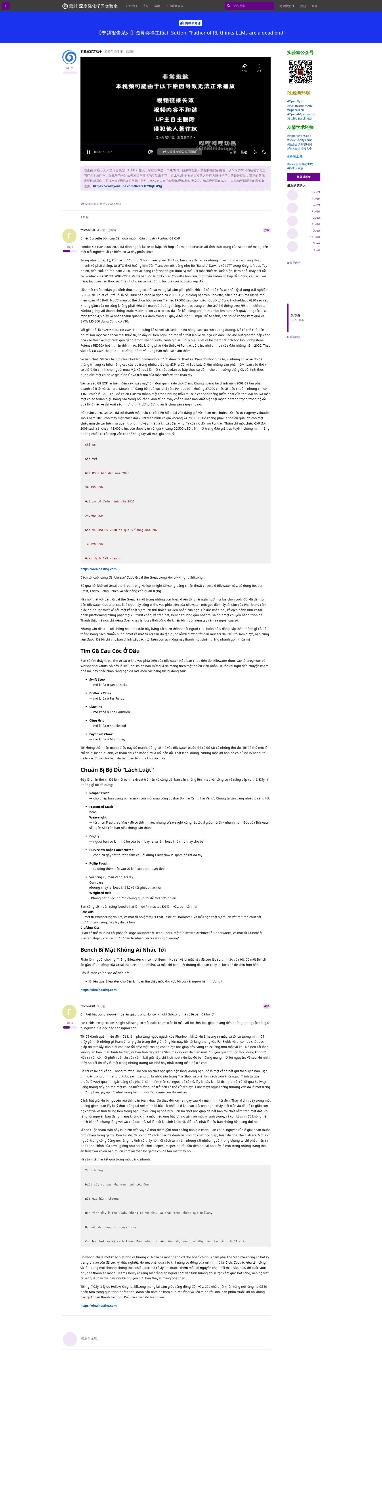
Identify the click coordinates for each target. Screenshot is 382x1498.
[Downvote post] (256, 197)
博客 (145, 6)
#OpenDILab (295, 110)
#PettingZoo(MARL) (300, 106)
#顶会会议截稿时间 (299, 144)
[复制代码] (265, 444)
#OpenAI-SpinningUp (301, 114)
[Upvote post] (247, 197)
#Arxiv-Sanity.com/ (299, 140)
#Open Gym (295, 101)
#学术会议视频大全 (299, 149)
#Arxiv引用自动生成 (300, 164)
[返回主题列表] (6, 6)
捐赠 (157, 6)
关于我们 (131, 6)
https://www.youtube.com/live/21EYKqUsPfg (127, 186)
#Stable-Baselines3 (299, 118)
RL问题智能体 (174, 6)
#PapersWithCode (299, 136)
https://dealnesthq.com (98, 569)
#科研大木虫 (295, 168)
